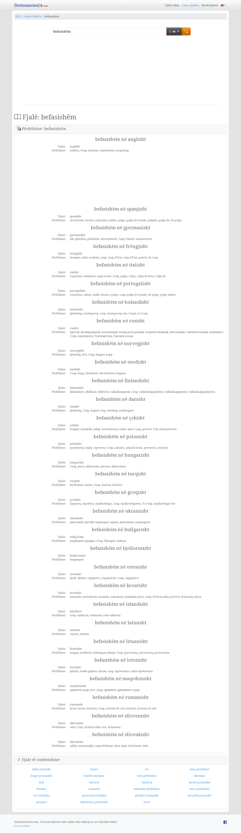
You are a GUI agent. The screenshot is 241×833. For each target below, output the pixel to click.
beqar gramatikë (41, 776)
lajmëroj (146, 782)
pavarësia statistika (94, 795)
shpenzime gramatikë (94, 802)
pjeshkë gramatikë (147, 795)
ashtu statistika (41, 769)
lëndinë (41, 789)
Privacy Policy (22, 825)
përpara (41, 802)
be (146, 769)
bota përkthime (147, 776)
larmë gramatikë (199, 782)
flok (41, 782)
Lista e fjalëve (190, 5)
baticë (94, 769)
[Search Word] (186, 31)
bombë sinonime (94, 776)
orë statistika (41, 795)
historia (94, 782)
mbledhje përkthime (147, 789)
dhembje (199, 776)
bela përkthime (199, 769)
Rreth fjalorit (210, 5)
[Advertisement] (120, 71)
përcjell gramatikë (199, 795)
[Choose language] (174, 31)
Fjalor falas (172, 5)
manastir (94, 789)
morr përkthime (199, 789)
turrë (146, 802)
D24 (18, 16)
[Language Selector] (223, 5)
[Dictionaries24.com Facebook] (225, 822)
